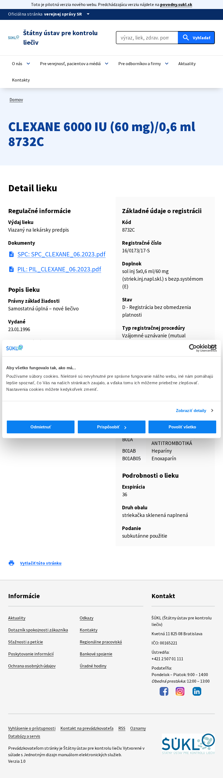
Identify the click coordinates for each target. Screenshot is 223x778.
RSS (121, 728)
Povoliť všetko (182, 427)
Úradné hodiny (93, 665)
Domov (16, 99)
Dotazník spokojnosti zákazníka (38, 629)
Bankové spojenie (96, 653)
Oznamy (138, 728)
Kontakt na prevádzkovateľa (86, 728)
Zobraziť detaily (191, 410)
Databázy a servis (24, 736)
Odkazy (86, 617)
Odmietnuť (40, 427)
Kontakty (88, 629)
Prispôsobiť (108, 427)
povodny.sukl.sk (176, 4)
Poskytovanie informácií (31, 653)
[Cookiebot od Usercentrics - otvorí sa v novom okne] (193, 348)
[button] (22, 63)
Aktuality (16, 617)
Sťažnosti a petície (25, 641)
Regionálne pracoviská (101, 641)
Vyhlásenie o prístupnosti (31, 728)
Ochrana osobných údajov (31, 665)
